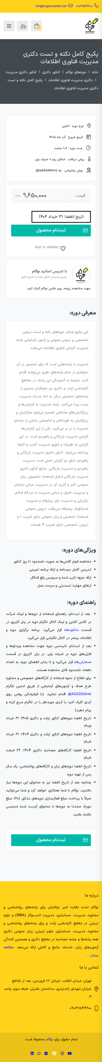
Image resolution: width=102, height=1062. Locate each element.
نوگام (49, 1039)
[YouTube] (70, 1054)
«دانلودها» (71, 630)
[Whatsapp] (39, 1054)
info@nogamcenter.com (51, 6)
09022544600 (84, 6)
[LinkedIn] (32, 1054)
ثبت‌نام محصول (51, 230)
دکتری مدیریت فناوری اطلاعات (70, 80)
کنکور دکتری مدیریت (21, 72)
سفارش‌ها (83, 662)
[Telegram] (46, 1054)
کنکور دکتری (51, 72)
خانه (95, 72)
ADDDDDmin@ (79, 694)
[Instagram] (62, 1054)
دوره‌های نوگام (76, 72)
